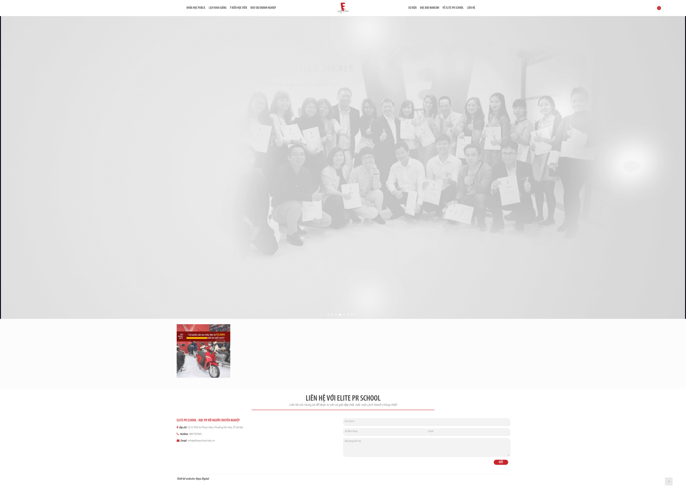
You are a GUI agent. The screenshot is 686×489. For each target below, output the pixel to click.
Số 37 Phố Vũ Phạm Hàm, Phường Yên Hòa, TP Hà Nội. (215, 427)
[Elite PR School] (343, 8)
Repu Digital (202, 479)
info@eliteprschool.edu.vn (201, 440)
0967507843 (195, 434)
